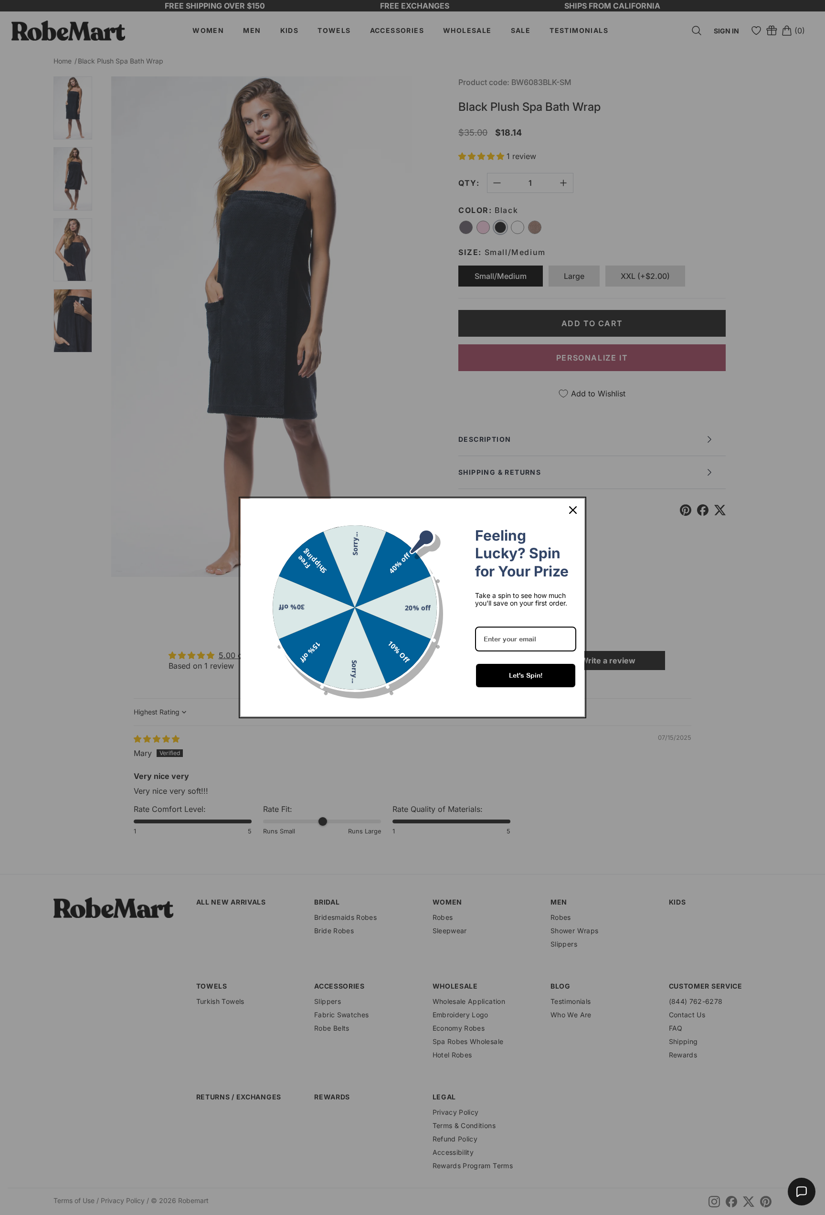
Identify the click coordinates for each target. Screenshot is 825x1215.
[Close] (572, 510)
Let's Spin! (526, 675)
